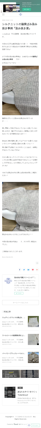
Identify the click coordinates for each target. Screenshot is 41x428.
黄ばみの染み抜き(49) (7, 257)
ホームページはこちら (20, 302)
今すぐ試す (26, 9)
